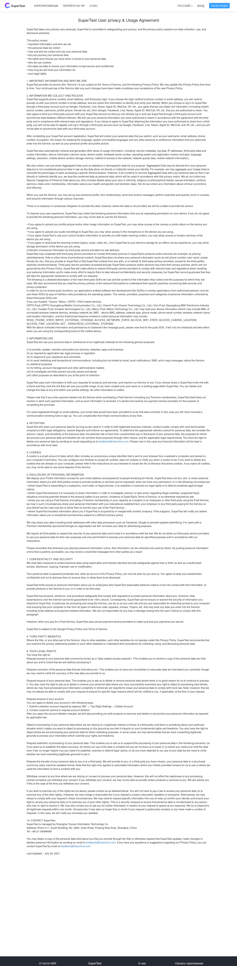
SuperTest (17, 6)
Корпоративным (46, 6)
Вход (200, 6)
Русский (184, 6)
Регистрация (219, 5)
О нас (94, 6)
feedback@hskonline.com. (114, 441)
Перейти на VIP (74, 6)
